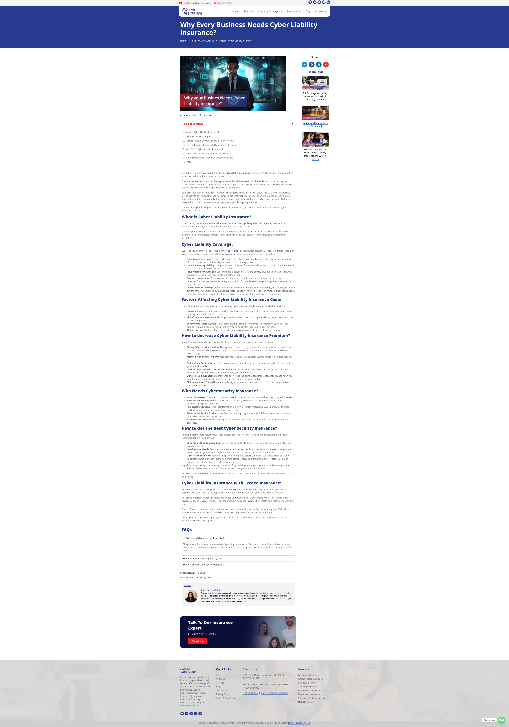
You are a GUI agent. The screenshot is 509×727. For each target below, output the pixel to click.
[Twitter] (310, 2)
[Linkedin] (324, 2)
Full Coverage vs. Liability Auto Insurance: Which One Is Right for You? (315, 96)
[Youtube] (315, 2)
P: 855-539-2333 (250, 692)
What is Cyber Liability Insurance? (203, 132)
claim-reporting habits (214, 517)
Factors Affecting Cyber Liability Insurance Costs (210, 140)
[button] (292, 124)
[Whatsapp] (501, 720)
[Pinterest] (319, 2)
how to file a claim (265, 473)
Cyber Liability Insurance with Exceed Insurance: (210, 157)
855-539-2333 (224, 3)
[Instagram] (328, 2)
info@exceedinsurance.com (197, 3)
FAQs (188, 161)
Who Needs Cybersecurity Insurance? (205, 149)
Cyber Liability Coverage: (198, 136)
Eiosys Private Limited (299, 722)
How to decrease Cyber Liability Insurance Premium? (212, 144)
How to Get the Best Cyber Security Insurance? (209, 153)
